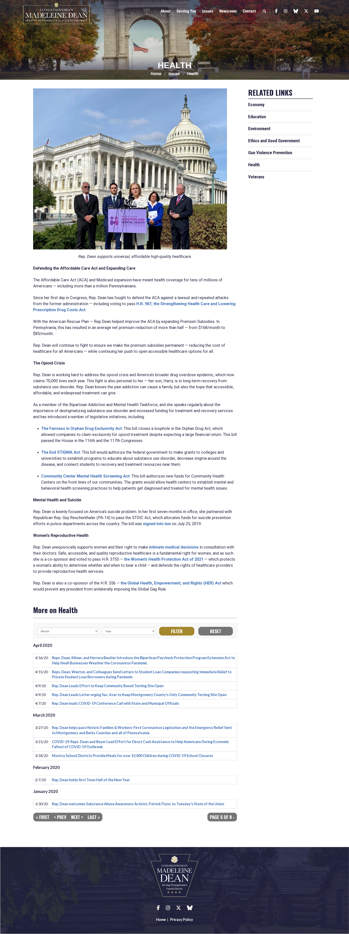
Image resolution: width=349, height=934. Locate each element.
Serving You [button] (186, 11)
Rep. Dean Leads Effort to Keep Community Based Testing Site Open (108, 686)
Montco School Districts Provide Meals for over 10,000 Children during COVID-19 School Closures (132, 755)
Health (174, 65)
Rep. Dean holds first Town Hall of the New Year (91, 780)
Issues (174, 73)
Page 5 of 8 (221, 817)
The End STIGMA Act (60, 452)
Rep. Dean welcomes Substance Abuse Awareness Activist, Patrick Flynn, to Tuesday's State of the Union (138, 804)
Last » (94, 817)
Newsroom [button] (228, 11)
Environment (259, 128)
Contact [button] (249, 11)
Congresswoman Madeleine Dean (56, 13)
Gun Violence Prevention (270, 152)
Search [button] (264, 11)
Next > (77, 817)
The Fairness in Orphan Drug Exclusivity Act (81, 428)
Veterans (256, 176)
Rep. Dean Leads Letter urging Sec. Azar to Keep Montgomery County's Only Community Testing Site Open (139, 694)
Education (257, 116)
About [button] (165, 11)
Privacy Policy (181, 919)
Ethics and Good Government (274, 140)
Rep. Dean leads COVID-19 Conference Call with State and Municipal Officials (115, 703)
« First (42, 817)
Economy (256, 104)
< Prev (60, 817)
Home (156, 73)
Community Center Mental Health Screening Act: (85, 476)
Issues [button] (207, 11)
